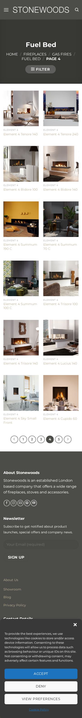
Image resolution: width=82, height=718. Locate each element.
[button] (75, 624)
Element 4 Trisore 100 (60, 304)
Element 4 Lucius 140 (60, 363)
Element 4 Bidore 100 (20, 189)
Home (12, 54)
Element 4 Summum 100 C (20, 306)
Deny (41, 686)
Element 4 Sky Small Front (19, 420)
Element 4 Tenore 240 (60, 134)
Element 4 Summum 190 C (20, 246)
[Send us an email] (20, 503)
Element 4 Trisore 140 (20, 363)
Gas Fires (62, 54)
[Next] (68, 439)
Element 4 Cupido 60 (60, 418)
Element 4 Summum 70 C (60, 246)
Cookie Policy (39, 709)
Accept (41, 673)
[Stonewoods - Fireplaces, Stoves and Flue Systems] (41, 9)
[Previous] (14, 439)
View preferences (41, 699)
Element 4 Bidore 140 (60, 189)
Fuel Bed (31, 59)
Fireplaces (34, 54)
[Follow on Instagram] (13, 503)
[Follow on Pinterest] (27, 503)
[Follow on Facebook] (7, 503)
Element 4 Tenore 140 (20, 134)
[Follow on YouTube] (34, 503)
